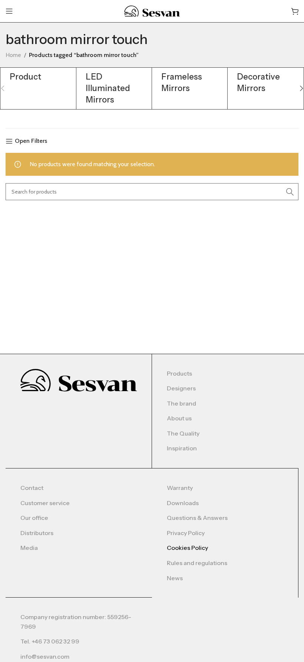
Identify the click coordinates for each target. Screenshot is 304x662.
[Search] (289, 191)
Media (29, 547)
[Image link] (78, 379)
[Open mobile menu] (9, 11)
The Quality (183, 433)
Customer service (45, 503)
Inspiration (182, 448)
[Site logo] (152, 10)
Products (179, 373)
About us (179, 418)
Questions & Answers (197, 517)
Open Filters (31, 141)
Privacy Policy (186, 533)
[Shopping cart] (294, 11)
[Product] (38, 77)
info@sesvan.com (44, 656)
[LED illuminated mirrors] (114, 88)
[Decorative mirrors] (265, 82)
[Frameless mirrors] (190, 82)
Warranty (180, 487)
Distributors (36, 533)
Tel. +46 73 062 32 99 (49, 641)
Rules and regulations (197, 563)
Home (13, 54)
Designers (181, 388)
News (175, 578)
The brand (181, 403)
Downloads (183, 503)
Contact (31, 487)
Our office (34, 517)
